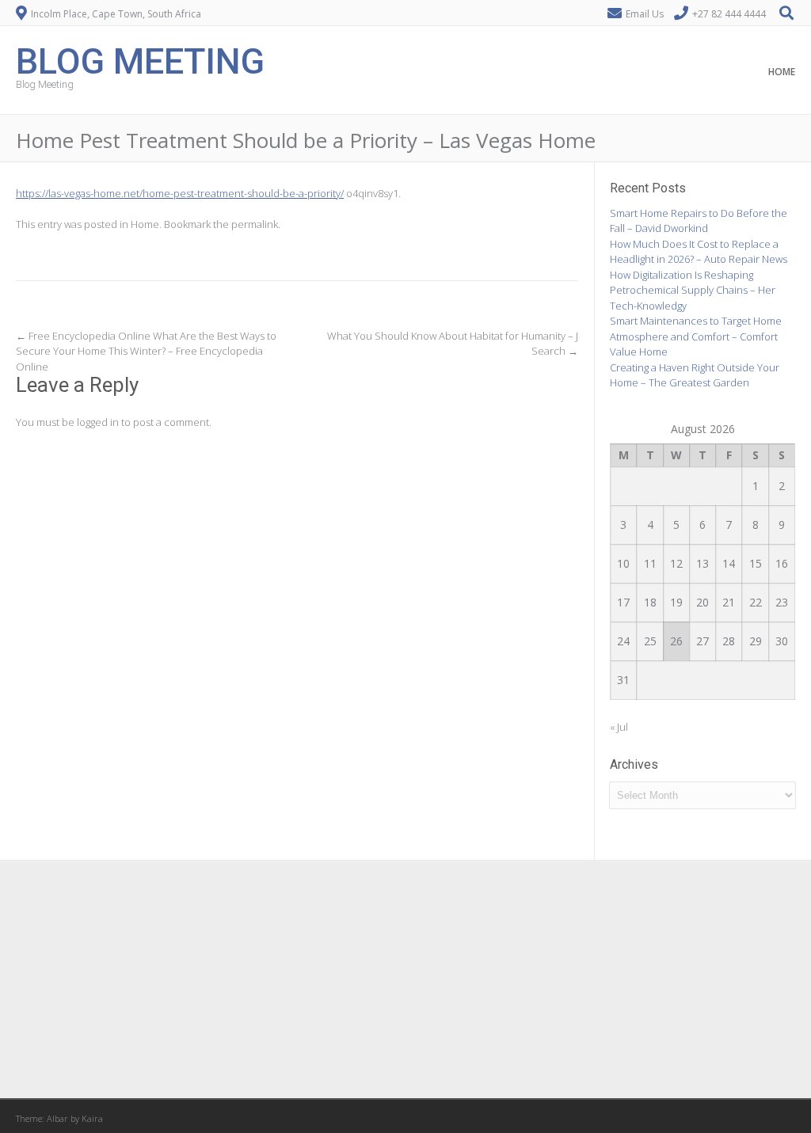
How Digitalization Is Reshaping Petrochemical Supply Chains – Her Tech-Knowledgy (692, 290)
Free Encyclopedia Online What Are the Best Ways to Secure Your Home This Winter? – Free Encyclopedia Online (146, 351)
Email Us (645, 14)
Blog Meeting (140, 59)
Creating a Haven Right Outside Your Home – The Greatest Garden (694, 375)
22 (755, 602)
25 (650, 640)
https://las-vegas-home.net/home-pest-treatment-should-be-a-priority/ (180, 193)
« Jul (619, 727)
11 (650, 563)
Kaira (92, 1118)
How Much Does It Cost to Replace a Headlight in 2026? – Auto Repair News (698, 252)
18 (650, 602)
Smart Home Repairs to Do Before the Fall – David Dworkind (698, 221)
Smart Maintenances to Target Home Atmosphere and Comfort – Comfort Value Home (696, 336)
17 (623, 602)
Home (781, 71)
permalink (254, 224)
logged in (98, 422)
